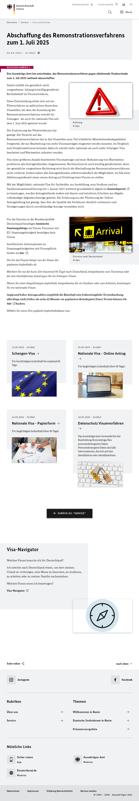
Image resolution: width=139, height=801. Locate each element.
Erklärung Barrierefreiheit (60, 791)
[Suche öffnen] (109, 10)
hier (22, 253)
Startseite (12, 22)
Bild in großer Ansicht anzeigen (101, 100)
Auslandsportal (116, 189)
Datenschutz (13, 791)
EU (9, 232)
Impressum (33, 791)
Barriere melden (89, 791)
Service (24, 22)
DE (123, 4)
